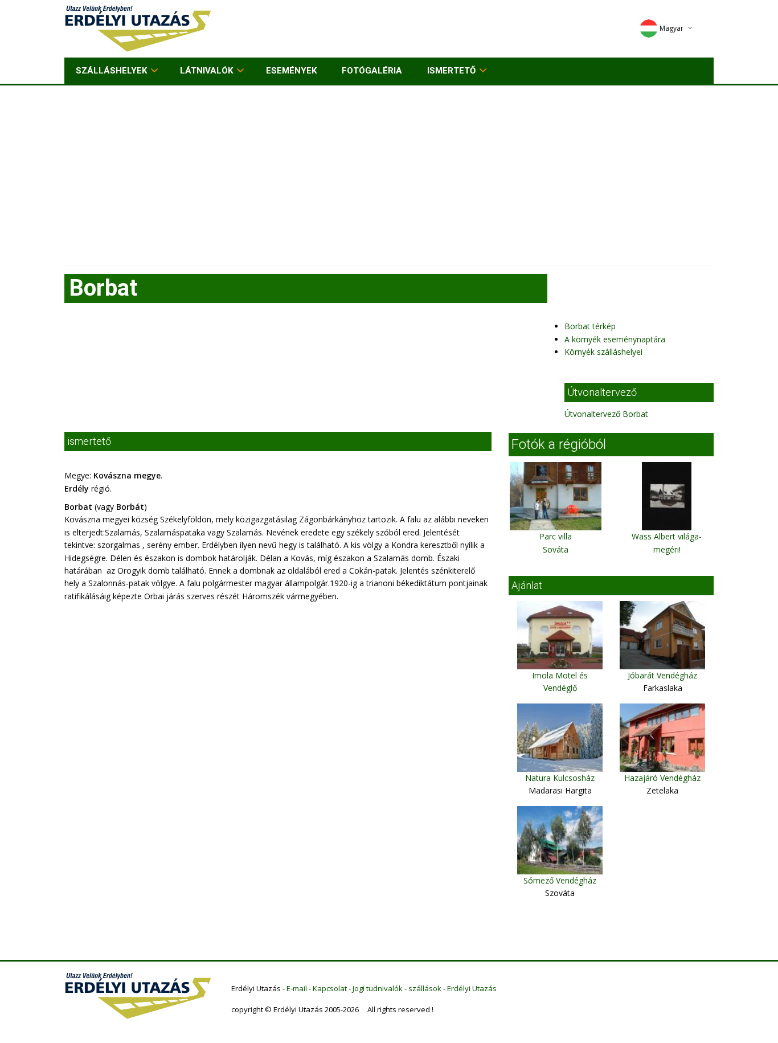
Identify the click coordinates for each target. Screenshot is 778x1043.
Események (291, 71)
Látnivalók (206, 71)
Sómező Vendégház (559, 880)
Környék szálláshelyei (603, 351)
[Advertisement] (389, 171)
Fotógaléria (372, 71)
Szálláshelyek (111, 71)
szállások (424, 988)
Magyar (671, 28)
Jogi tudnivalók (378, 988)
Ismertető (451, 71)
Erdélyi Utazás (472, 988)
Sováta (555, 549)
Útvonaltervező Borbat (606, 413)
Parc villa (555, 536)
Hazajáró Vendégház (662, 777)
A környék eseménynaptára (614, 339)
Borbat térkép (590, 326)
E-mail (296, 988)
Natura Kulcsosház (560, 777)
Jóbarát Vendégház (662, 675)
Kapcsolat (330, 988)
